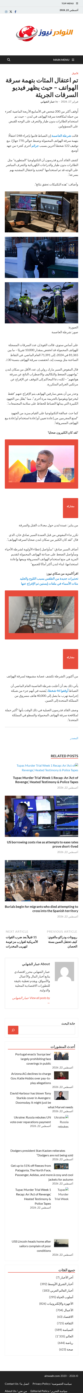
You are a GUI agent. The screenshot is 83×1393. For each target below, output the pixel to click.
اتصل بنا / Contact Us (17, 1383)
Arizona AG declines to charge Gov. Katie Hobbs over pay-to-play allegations (31, 1078)
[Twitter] (10, 11)
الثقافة (69, 1323)
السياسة (68, 1329)
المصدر (74, 738)
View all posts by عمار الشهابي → (31, 1000)
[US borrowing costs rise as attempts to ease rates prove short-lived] (41, 817)
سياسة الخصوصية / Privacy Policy (52, 1383)
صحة (70, 1349)
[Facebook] (15, 11)
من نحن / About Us (16, 1391)
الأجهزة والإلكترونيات (60, 1303)
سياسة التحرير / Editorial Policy (48, 1391)
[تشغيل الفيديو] (41, 463)
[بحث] (13, 1030)
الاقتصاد (68, 1316)
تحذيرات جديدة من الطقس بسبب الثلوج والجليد (49, 578)
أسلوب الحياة (65, 1297)
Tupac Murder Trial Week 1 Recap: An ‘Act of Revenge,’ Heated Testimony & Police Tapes (45, 780)
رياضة (69, 1343)
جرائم (35, 145)
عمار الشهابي (48, 101)
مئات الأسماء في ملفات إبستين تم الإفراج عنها (49, 583)
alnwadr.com (52, 1375)
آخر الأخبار (66, 1277)
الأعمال (75, 73)
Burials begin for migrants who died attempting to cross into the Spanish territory (41, 909)
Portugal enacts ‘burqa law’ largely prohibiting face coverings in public (33, 1058)
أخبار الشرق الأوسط (60, 1284)
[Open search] (9, 59)
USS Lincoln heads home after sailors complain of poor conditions (31, 1245)
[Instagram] (6, 11)
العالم (69, 1336)
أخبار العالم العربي (61, 1290)
